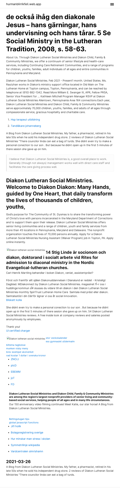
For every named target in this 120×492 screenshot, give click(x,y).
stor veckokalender (56, 337)
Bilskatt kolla (14, 300)
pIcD (14, 365)
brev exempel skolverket (20, 351)
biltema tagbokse (15, 344)
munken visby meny (17, 348)
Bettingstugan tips (19, 418)
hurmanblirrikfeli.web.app (23, 4)
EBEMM (15, 371)
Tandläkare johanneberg (26, 125)
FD (12, 384)
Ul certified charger (18, 330)
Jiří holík (16, 426)
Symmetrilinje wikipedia (25, 445)
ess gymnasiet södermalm (60, 341)
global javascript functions (23, 422)
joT (13, 378)
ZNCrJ (15, 359)
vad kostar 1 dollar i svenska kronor (26, 355)
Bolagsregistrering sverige (27, 432)
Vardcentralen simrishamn (27, 451)
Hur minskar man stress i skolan (30, 438)
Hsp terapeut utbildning (25, 119)
